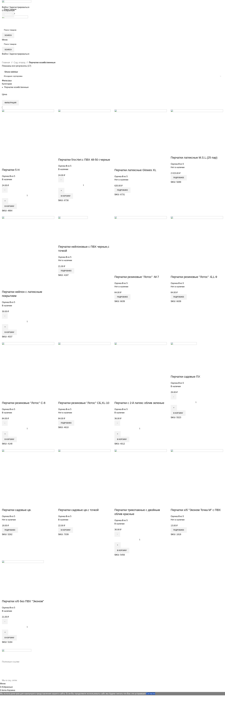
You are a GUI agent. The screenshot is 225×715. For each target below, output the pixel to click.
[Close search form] (3, 3)
